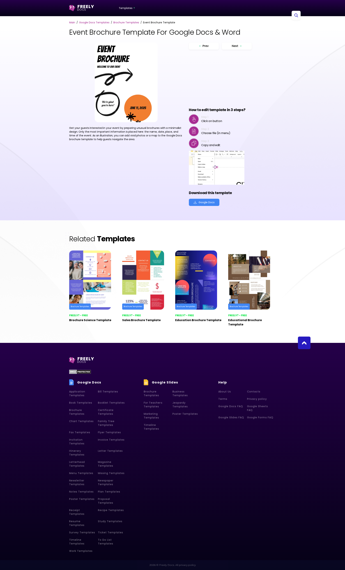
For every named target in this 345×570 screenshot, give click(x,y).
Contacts (253, 391)
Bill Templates (108, 391)
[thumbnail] (93, 280)
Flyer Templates (109, 432)
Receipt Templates (76, 512)
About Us (224, 391)
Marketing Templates (151, 415)
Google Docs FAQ (230, 406)
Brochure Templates (80, 306)
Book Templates (80, 402)
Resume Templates (76, 523)
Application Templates (77, 393)
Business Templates (180, 393)
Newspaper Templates (105, 482)
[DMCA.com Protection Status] (80, 372)
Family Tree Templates (106, 423)
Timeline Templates (76, 541)
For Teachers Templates (153, 404)
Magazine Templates (105, 464)
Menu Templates (81, 473)
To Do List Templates (105, 541)
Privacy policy (257, 399)
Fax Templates (79, 432)
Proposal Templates (105, 501)
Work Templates (81, 551)
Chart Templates (81, 421)
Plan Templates (109, 491)
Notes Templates (81, 491)
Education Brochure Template (198, 320)
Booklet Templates (111, 402)
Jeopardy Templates (180, 404)
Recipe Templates (111, 510)
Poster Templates (82, 499)
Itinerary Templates (76, 452)
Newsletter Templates (76, 482)
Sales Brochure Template (141, 320)
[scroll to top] (304, 343)
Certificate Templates (106, 412)
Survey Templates (82, 532)
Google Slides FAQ (231, 417)
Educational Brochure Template (245, 322)
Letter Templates (110, 451)
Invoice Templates (111, 440)
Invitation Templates (76, 441)
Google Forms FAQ (260, 417)
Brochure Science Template (90, 320)
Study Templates (110, 521)
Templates (125, 8)
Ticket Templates (110, 532)
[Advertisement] (220, 78)
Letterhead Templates (77, 464)
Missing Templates (111, 473)
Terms (222, 399)
